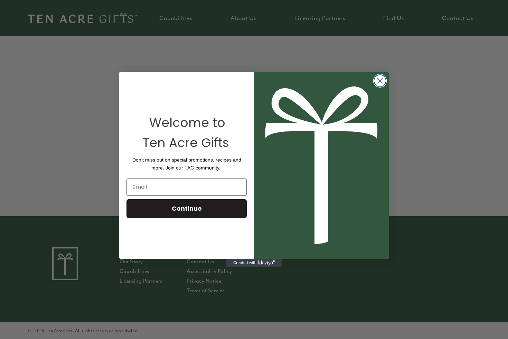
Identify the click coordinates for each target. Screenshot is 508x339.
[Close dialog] (380, 81)
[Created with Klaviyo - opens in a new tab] (254, 263)
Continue (187, 208)
